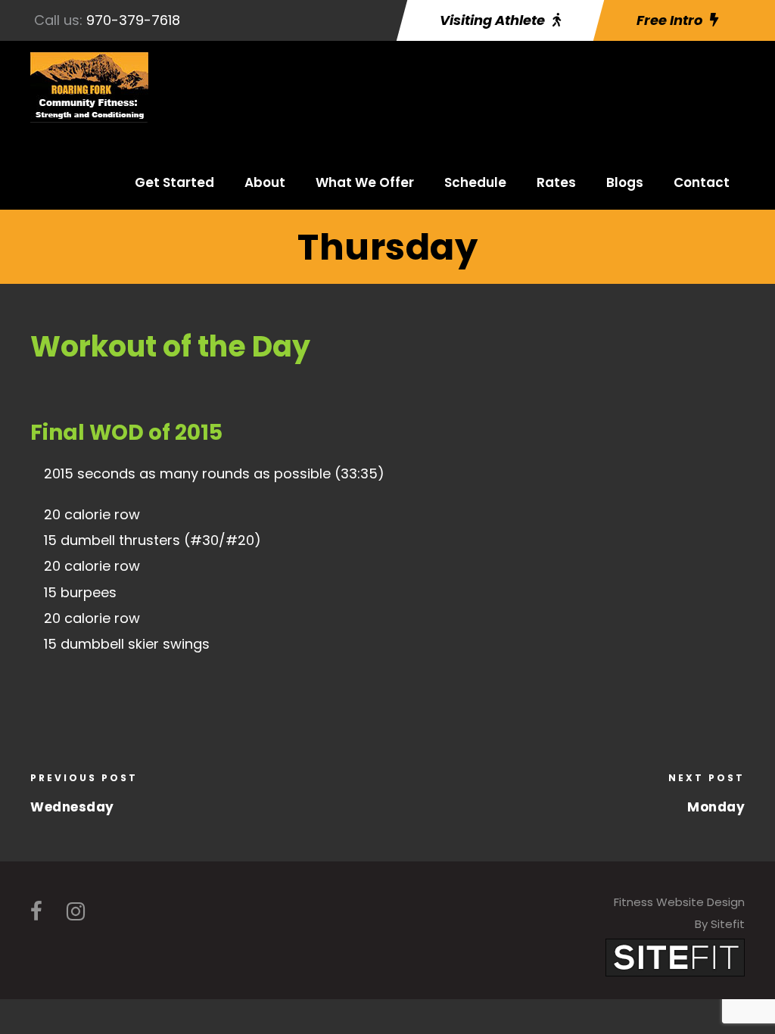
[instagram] (76, 912)
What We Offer (365, 182)
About (264, 182)
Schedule (475, 182)
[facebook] (36, 912)
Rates (556, 182)
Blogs (624, 182)
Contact (702, 182)
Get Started (174, 182)
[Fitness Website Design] (675, 956)
